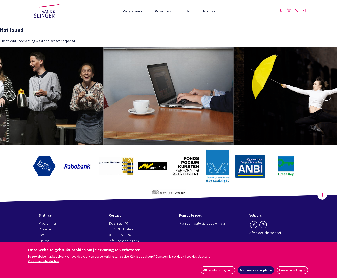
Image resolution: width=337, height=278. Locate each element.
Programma (132, 11)
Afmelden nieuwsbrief (265, 232)
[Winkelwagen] (289, 11)
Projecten (163, 11)
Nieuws (209, 11)
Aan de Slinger (47, 11)
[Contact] (303, 11)
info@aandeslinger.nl (124, 241)
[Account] (296, 11)
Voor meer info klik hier (43, 261)
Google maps (216, 223)
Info (186, 11)
